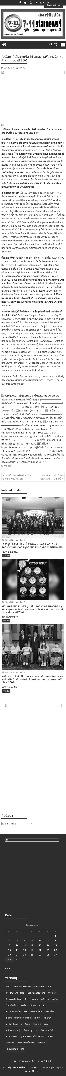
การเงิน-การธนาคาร (36, 992)
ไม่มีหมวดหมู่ (12, 1049)
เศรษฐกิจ (10, 1042)
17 (17, 949)
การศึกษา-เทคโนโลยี (15, 992)
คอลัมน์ (55, 999)
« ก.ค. (8, 968)
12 (32, 945)
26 (32, 954)
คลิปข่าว (45, 999)
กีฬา (26, 999)
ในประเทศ (41, 1042)
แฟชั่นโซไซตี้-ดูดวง (25, 1042)
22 (55, 949)
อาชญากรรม (11, 1036)
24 (17, 954)
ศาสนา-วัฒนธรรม (14, 1024)
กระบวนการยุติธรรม (22, 986)
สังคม (27, 1024)
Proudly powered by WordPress (20, 1067)
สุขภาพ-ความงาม (40, 1024)
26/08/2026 (9, 540)
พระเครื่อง (49, 1011)
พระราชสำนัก (36, 1011)
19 (32, 949)
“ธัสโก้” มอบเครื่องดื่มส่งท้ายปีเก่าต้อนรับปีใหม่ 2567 (16, 477)
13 (40, 945)
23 (9, 954)
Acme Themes (33, 1070)
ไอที (23, 1049)
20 (40, 949)
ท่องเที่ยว (23, 1005)
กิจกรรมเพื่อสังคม (13, 999)
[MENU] (63, 44)
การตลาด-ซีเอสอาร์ (42, 986)
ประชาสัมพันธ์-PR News (16, 1011)
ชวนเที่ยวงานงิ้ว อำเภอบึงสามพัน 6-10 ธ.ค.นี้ (52, 477)
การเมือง (7, 466)
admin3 (22, 68)
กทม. (8, 986)
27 (40, 954)
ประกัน (42, 1005)
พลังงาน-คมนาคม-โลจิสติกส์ (18, 1017)
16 (9, 949)
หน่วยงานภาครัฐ (13, 1030)
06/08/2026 (9, 672)
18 (24, 949)
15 (55, 945)
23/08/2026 (9, 602)
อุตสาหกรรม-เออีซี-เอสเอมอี (32, 1036)
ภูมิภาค (37, 1017)
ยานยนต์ (47, 1017)
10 (17, 945)
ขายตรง (34, 999)
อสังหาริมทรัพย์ (46, 1030)
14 (48, 945)
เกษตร (50, 1036)
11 (24, 945)
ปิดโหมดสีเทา (53, 5)
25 (24, 954)
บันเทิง (33, 1005)
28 (48, 954)
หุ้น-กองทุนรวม (30, 1030)
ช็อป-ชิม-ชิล (11, 1005)
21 (48, 949)
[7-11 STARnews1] (4, 44)
